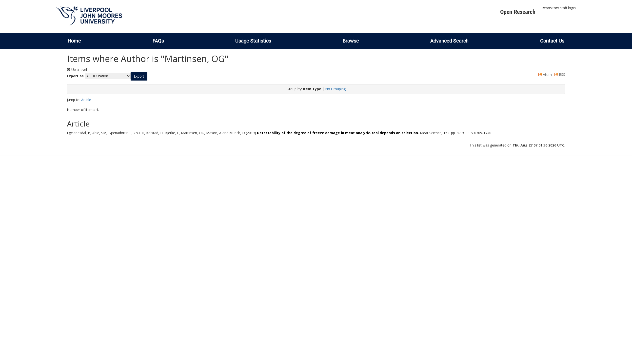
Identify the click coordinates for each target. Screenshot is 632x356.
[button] (139, 76)
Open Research (517, 11)
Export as (75, 76)
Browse (351, 41)
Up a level (78, 69)
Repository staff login (559, 7)
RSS (561, 74)
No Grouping (335, 88)
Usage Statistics (253, 41)
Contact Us (552, 41)
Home (74, 41)
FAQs (158, 41)
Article (86, 99)
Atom (547, 74)
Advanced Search (449, 41)
